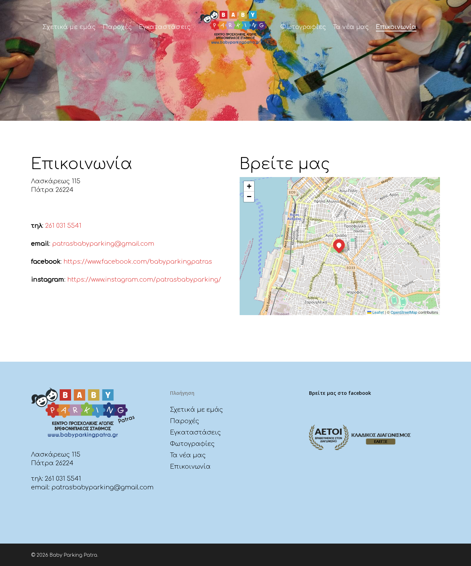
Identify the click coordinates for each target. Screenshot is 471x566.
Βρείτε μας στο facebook (340, 393)
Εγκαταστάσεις (195, 432)
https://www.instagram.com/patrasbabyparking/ (145, 279)
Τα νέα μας (188, 455)
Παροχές (184, 421)
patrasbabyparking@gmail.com (103, 243)
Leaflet (377, 312)
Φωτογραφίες (192, 443)
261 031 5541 (63, 225)
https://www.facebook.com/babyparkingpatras (137, 261)
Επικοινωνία (190, 466)
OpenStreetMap (404, 312)
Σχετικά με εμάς (196, 409)
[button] (339, 245)
